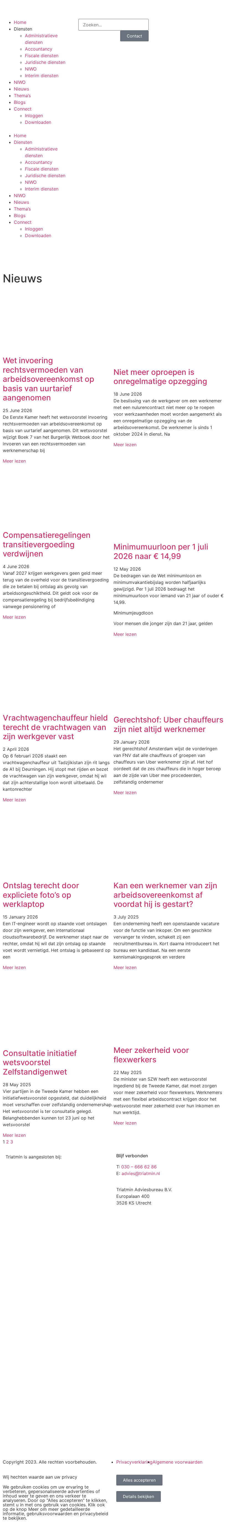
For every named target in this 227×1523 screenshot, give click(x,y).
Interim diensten (41, 75)
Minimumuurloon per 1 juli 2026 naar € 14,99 (161, 551)
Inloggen (34, 115)
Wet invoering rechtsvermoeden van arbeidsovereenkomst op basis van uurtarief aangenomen (48, 379)
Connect (23, 109)
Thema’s (22, 95)
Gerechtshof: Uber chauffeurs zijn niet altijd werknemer (168, 724)
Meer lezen (14, 461)
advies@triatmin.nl (141, 1173)
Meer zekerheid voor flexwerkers (151, 1054)
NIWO (31, 69)
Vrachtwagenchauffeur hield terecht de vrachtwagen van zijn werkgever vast (55, 727)
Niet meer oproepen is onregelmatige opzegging (160, 376)
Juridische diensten (45, 62)
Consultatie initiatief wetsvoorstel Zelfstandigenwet (40, 1062)
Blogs (19, 102)
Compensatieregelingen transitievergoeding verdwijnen (47, 544)
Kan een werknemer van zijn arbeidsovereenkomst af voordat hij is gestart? (165, 895)
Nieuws (21, 89)
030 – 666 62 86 (152, 6)
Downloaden (38, 122)
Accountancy (38, 49)
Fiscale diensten (41, 55)
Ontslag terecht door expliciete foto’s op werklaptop (41, 895)
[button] (38, 129)
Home (20, 22)
